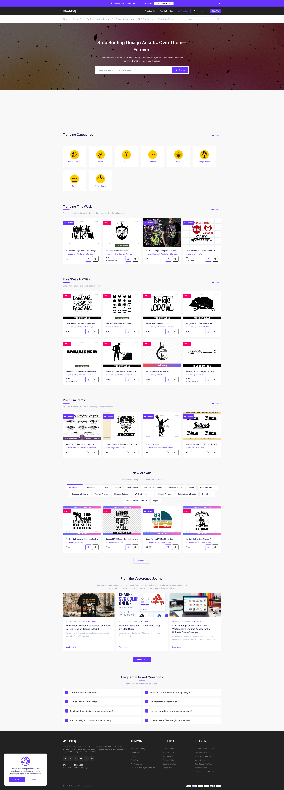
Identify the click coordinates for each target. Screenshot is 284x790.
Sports (80, 542)
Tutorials (147, 622)
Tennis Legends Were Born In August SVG (122, 444)
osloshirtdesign (153, 254)
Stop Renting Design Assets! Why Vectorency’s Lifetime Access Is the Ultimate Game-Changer (191, 629)
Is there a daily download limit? (84, 692)
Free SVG (134, 760)
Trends (93, 622)
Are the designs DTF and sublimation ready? (91, 720)
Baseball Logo (200, 760)
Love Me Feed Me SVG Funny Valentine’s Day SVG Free (82, 323)
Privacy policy (168, 752)
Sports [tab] (191, 487)
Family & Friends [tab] (101, 494)
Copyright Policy (169, 764)
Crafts (199, 254)
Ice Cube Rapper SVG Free (117, 250)
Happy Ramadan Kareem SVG (158, 371)
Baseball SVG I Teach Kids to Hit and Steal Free (122, 539)
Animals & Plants (204, 327)
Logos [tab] (155, 501)
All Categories (136, 764)
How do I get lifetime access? (84, 702)
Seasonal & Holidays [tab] (80, 494)
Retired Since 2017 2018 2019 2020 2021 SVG (202, 444)
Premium (184, 11)
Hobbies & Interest (125, 375)
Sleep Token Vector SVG (204, 771)
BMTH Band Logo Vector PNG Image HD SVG (82, 250)
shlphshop (191, 254)
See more (141, 561)
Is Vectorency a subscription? (164, 702)
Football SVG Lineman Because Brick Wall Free (82, 539)
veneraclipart (192, 448)
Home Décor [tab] (207, 494)
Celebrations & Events (166, 327)
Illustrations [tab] (91, 487)
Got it (17, 779)
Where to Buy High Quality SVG (143, 768)
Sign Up (215, 11)
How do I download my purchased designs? (171, 711)
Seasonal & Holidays (85, 327)
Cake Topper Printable (203, 764)
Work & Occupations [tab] (143, 494)
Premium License (170, 749)
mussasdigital (73, 448)
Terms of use (168, 756)
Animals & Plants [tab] (175, 487)
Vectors (118, 327)
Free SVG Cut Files (202, 752)
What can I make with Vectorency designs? (170, 692)
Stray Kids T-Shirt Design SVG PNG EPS (82, 444)
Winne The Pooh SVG (203, 756)
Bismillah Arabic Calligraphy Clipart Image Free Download (202, 371)
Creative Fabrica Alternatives (206, 749)
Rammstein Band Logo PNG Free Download (82, 371)
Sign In (203, 11)
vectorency (72, 327)
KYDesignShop (113, 448)
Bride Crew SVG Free (154, 323)
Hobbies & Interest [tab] (207, 487)
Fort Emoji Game (152, 444)
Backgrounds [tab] (132, 487)
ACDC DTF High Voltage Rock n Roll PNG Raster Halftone (162, 250)
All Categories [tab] (74, 487)
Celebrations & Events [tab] (187, 494)
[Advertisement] (142, 110)
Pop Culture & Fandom (85, 254)
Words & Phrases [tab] (165, 494)
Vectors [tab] (117, 487)
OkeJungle (72, 542)
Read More (70, 647)
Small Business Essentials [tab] (136, 501)
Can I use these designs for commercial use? (91, 711)
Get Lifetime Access (164, 3)
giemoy (110, 254)
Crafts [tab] (105, 487)
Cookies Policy (169, 760)
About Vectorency (138, 749)
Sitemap (134, 756)
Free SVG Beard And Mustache (118, 323)
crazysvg (71, 254)
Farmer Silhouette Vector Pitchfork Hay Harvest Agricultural (122, 371)
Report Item (167, 768)
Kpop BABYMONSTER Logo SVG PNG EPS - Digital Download (202, 250)
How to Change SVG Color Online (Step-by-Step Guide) (140, 627)
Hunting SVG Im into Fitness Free (199, 539)
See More (215, 135)
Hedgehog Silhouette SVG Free (199, 323)
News (199, 622)
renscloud (151, 448)
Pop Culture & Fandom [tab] (153, 487)
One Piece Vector (201, 768)
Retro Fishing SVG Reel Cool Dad (159, 539)
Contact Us (135, 752)
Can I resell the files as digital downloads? (170, 720)
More (34, 779)
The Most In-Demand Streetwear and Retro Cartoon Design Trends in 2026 (88, 627)
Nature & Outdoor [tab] (121, 494)
